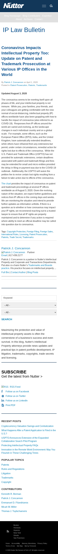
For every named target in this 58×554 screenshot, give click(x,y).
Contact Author (18, 272)
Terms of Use (10, 546)
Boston (16, 525)
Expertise (47, 16)
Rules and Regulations (12, 469)
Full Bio (5, 272)
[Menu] (44, 6)
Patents (31, 85)
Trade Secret (15, 237)
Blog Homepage (12, 16)
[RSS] (8, 531)
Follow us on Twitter (16, 396)
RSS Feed (15, 387)
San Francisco (19, 538)
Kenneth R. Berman (11, 494)
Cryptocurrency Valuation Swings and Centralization (27, 426)
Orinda (16, 535)
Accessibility (16, 543)
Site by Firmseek (30, 546)
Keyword (8, 298)
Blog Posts (32, 272)
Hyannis (17, 530)
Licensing (24, 234)
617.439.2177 (16, 255)
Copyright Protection (16, 231)
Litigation (6, 473)
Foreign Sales (46, 231)
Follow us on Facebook (17, 391)
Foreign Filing (33, 231)
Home (8, 543)
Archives (28, 19)
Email (4, 255)
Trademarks (41, 85)
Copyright (6, 482)
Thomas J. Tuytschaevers (14, 511)
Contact (38, 19)
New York (17, 533)
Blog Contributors (31, 16)
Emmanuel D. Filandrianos (14, 502)
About (19, 19)
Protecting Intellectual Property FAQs (19, 445)
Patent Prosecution (18, 85)
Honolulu (17, 528)
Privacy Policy (42, 543)
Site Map (20, 546)
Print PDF (10, 405)
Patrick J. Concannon (13, 82)
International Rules (9, 234)
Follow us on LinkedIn (17, 400)
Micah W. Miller (9, 507)
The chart (6, 183)
